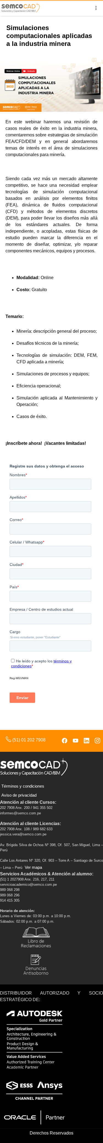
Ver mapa (33, 867)
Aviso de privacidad (19, 795)
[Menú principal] (96, 8)
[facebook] (64, 741)
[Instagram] (97, 741)
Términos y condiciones (22, 786)
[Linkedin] (86, 741)
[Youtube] (75, 741)
